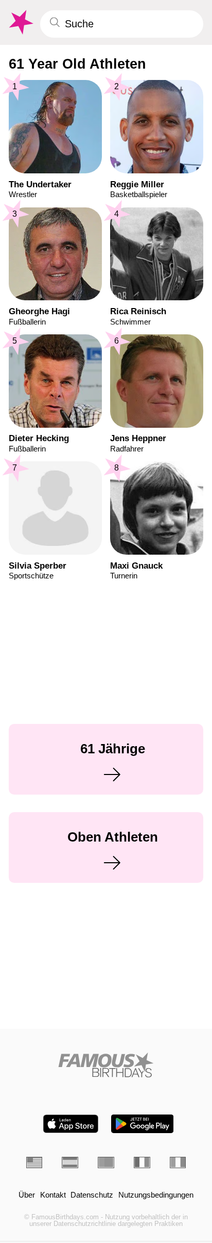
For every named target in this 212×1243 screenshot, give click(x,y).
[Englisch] (34, 1162)
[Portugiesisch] (106, 1162)
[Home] (106, 1065)
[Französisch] (142, 1162)
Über (27, 1195)
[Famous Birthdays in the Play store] (142, 1124)
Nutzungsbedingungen (155, 1195)
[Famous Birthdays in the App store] (71, 1124)
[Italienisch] (178, 1162)
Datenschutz (91, 1195)
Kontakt (53, 1195)
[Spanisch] (70, 1162)
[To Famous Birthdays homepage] (20, 22)
